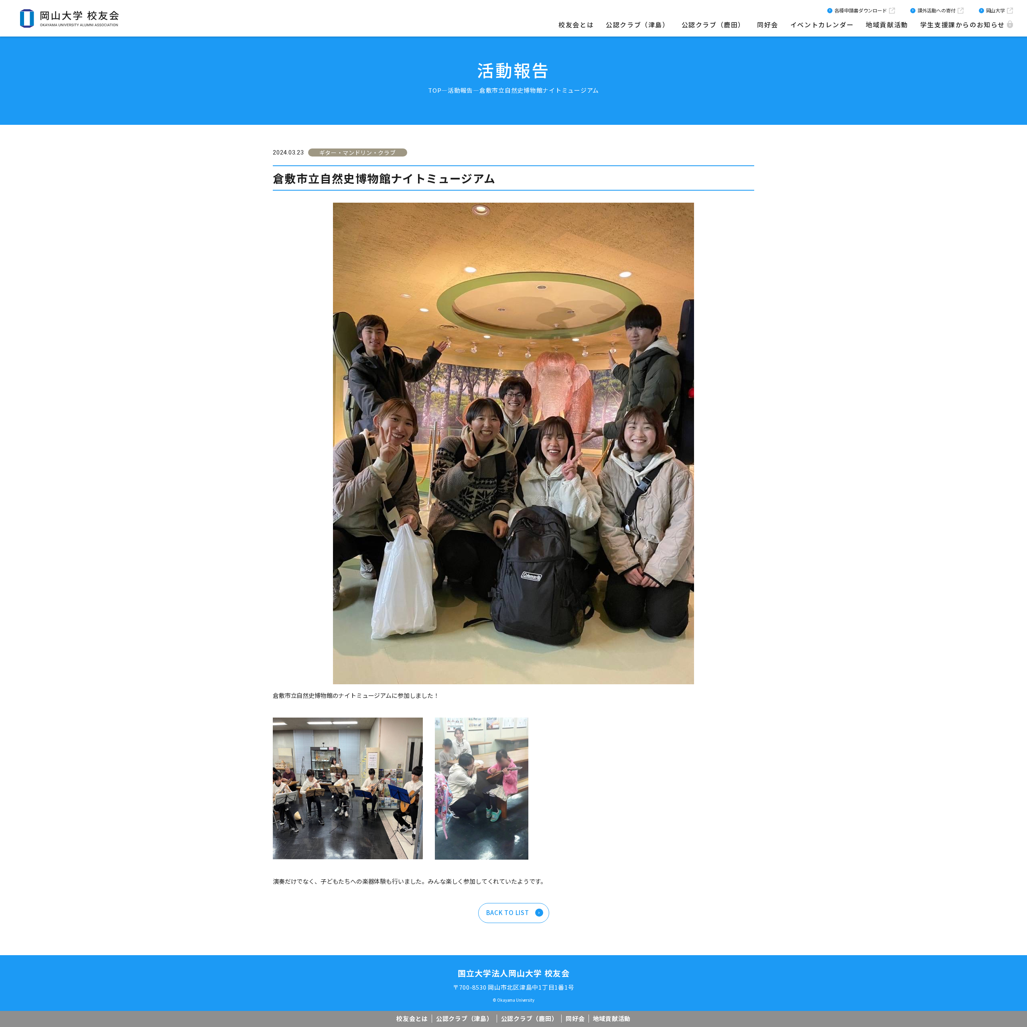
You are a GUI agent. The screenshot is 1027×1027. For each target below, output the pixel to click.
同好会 (767, 24)
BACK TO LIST (507, 912)
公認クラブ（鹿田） (713, 24)
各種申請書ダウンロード (860, 10)
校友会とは (576, 24)
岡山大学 (995, 10)
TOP (434, 90)
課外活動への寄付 (936, 10)
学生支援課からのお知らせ (962, 24)
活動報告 (460, 90)
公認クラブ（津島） (637, 24)
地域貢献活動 (887, 24)
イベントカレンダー (822, 24)
